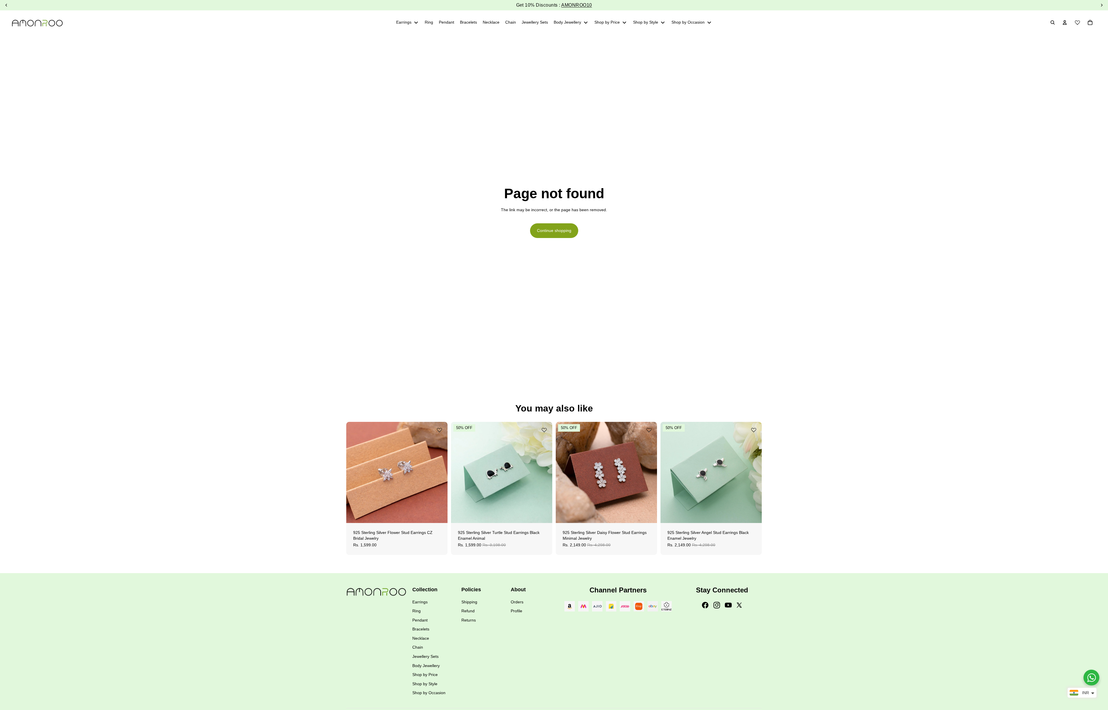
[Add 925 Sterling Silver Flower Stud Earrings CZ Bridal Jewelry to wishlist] (439, 430)
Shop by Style (424, 683)
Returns (468, 620)
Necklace (420, 638)
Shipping (469, 602)
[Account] (1064, 22)
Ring (416, 611)
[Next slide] (439, 472)
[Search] (1052, 22)
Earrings (420, 602)
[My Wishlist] (1077, 21)
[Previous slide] (355, 472)
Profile (516, 611)
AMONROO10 (576, 5)
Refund (468, 611)
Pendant (420, 620)
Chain (417, 647)
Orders (517, 602)
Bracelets (420, 629)
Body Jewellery (426, 665)
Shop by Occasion (429, 692)
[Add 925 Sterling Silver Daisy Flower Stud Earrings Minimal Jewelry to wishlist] (649, 430)
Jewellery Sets (425, 656)
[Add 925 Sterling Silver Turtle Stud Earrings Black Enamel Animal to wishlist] (544, 430)
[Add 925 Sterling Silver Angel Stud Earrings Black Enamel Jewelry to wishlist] (753, 430)
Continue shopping (554, 230)
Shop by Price (425, 674)
